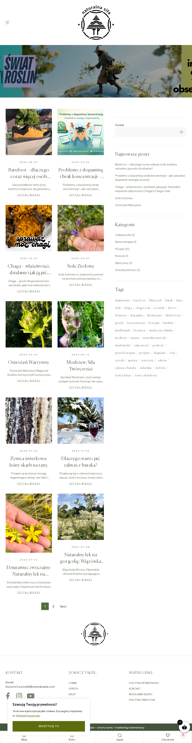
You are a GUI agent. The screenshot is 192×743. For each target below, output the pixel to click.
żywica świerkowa (146, 375)
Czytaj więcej (28, 195)
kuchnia (168, 323)
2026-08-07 (29, 162)
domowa (121, 315)
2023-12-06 (81, 451)
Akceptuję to (48, 726)
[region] (49, 716)
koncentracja (136, 323)
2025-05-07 (80, 258)
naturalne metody (154, 338)
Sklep (24, 740)
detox (172, 308)
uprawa (132, 360)
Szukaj (119, 125)
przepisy (144, 353)
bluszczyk (155, 300)
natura (135, 338)
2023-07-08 (81, 547)
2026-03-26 (81, 162)
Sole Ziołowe (80, 266)
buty (179, 300)
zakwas (162, 360)
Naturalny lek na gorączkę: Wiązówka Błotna (80, 561)
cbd (117, 308)
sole (172, 353)
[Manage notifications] (183, 735)
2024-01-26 (29, 451)
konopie (154, 323)
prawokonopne (125, 353)
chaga (128, 308)
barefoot (139, 300)
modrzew (121, 338)
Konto (72, 740)
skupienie (160, 353)
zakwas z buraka (125, 368)
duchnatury (154, 315)
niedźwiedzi (122, 345)
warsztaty (147, 360)
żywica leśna (123, 375)
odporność (141, 345)
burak (169, 300)
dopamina (136, 315)
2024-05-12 (81, 354)
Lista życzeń (168, 740)
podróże (158, 345)
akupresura (122, 300)
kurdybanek (122, 330)
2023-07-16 (29, 559)
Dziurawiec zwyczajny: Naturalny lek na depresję (29, 574)
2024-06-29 (29, 354)
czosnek (158, 308)
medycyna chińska (161, 330)
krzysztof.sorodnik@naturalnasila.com (30, 686)
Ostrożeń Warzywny (28, 362)
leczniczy (140, 330)
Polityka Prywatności (28, 715)
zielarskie (146, 368)
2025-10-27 (29, 258)
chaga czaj (143, 308)
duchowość (173, 315)
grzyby (119, 323)
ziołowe (160, 368)
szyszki (119, 360)
